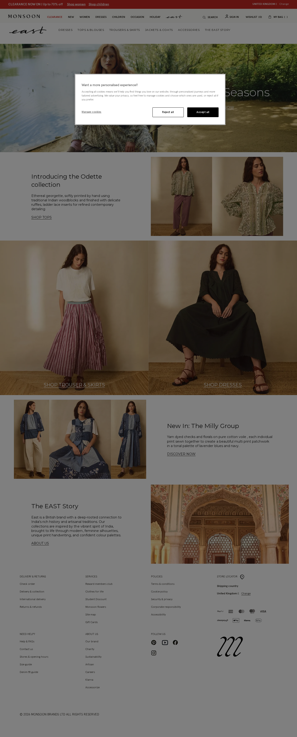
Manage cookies (91, 112)
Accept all (203, 112)
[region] (150, 99)
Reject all (168, 112)
